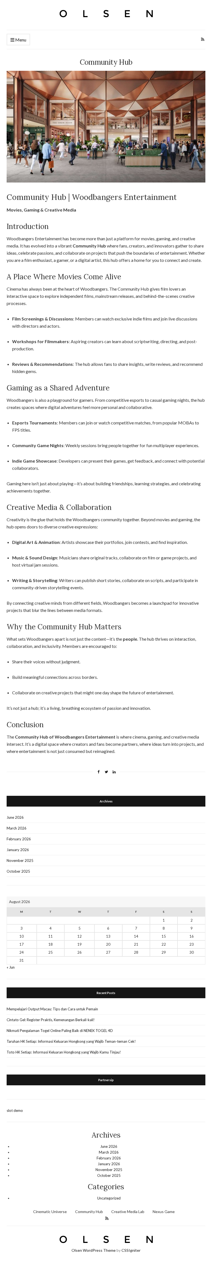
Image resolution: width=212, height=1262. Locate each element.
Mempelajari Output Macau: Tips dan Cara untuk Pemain (52, 1009)
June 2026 (15, 817)
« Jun (11, 967)
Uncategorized (109, 1198)
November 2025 (20, 860)
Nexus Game (164, 1211)
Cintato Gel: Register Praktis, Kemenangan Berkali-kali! (51, 1020)
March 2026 (16, 828)
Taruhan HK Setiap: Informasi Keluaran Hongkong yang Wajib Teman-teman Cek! (71, 1041)
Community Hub (89, 1211)
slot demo (15, 1110)
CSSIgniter (131, 1250)
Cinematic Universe (50, 1211)
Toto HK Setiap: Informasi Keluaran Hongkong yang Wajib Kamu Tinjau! (64, 1052)
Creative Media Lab (127, 1211)
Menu (20, 39)
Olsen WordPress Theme (93, 1250)
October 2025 (18, 871)
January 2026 (18, 850)
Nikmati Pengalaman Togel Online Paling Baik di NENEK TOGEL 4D (60, 1030)
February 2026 (19, 839)
